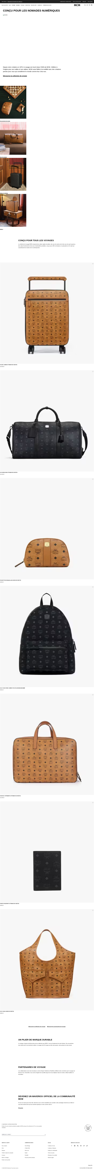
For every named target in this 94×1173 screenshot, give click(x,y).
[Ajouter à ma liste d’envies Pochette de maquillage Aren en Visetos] (92, 479)
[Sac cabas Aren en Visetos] (47, 959)
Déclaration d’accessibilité (52, 1155)
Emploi (26, 1152)
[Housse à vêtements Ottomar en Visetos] (47, 744)
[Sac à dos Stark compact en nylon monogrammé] (47, 636)
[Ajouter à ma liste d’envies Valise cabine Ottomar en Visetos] (92, 263)
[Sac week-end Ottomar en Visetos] (47, 420)
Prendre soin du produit (6, 1159)
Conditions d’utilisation (52, 1148)
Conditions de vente (51, 1145)
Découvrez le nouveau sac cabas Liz (15, 1)
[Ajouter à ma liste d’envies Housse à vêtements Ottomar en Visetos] (92, 694)
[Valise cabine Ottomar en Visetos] (47, 313)
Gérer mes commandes (65, 1)
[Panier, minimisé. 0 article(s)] (91, 5)
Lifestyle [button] (27, 5)
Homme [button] (18, 5)
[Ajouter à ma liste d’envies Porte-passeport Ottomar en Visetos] (92, 802)
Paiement (3, 1150)
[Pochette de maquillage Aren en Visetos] (47, 528)
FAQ (3, 1148)
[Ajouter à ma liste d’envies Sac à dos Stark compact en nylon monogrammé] (92, 587)
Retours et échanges (5, 1157)
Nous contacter (77, 1)
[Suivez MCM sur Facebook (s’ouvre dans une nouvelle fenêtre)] (71, 1145)
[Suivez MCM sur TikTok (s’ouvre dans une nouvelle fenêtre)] (87, 1145)
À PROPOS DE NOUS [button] (47, 5)
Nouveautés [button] (5, 5)
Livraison (3, 1155)
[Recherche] (85, 5)
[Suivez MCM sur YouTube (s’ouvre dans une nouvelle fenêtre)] (81, 1145)
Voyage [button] (22, 5)
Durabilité (26, 1155)
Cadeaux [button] (39, 5)
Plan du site (27, 1150)
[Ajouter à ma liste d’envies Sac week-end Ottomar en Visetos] (92, 371)
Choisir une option (51, 1152)
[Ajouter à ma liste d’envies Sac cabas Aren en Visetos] (92, 910)
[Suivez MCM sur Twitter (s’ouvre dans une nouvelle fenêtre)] (77, 1145)
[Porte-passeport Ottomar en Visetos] (47, 852)
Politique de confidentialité (52, 1150)
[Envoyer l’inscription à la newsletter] (45, 1134)
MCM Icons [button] (33, 5)
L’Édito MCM (27, 1148)
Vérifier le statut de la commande (7, 1152)
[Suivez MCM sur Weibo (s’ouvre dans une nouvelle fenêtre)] (84, 1145)
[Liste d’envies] (89, 5)
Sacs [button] (10, 5)
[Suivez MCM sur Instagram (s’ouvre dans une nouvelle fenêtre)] (74, 1145)
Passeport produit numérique (30, 1157)
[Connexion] (87, 5)
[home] (77, 5)
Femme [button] (13, 5)
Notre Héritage (27, 1145)
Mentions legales (51, 1157)
